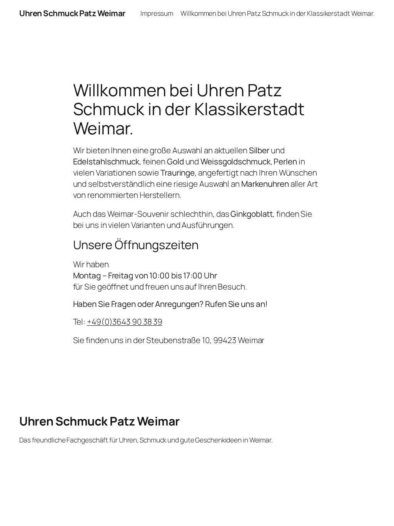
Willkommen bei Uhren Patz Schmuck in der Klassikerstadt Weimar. (277, 13)
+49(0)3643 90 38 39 (124, 321)
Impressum (156, 13)
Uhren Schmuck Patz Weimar (72, 13)
